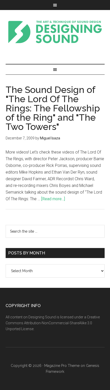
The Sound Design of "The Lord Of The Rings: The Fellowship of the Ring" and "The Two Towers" (53, 108)
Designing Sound (55, 31)
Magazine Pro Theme (62, 366)
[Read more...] (53, 198)
